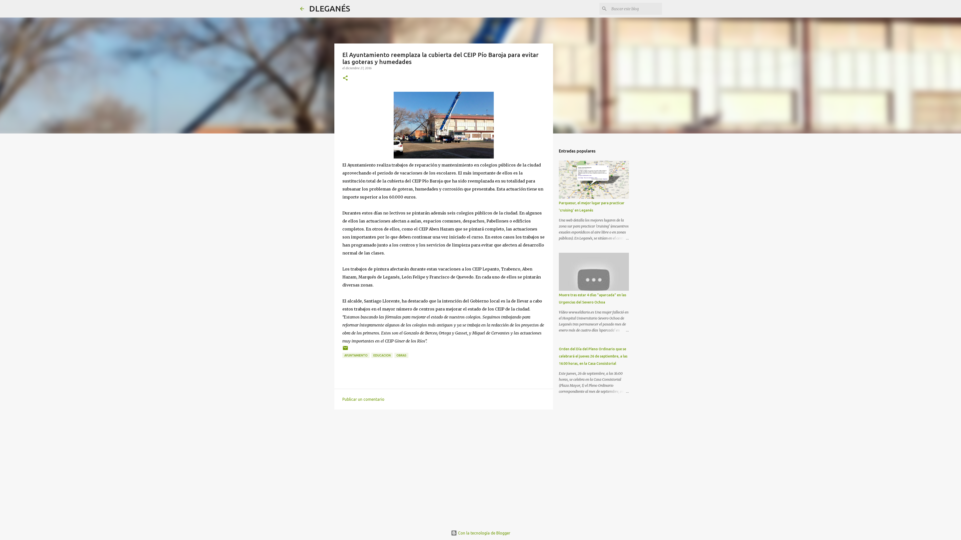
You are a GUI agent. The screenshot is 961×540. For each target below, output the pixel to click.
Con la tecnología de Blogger (483, 533)
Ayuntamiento (356, 355)
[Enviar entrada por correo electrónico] (345, 350)
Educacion (382, 355)
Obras (401, 355)
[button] (345, 78)
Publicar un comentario (363, 399)
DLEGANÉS (329, 8)
